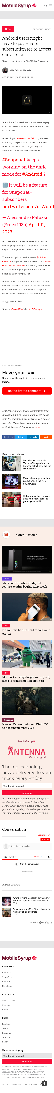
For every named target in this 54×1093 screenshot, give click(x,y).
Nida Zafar (14, 70)
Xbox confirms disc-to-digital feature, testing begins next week (24, 584)
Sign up (47, 835)
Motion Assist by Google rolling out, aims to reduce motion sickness (26, 678)
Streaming (8, 720)
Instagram (6, 1033)
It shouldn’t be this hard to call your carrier (26, 631)
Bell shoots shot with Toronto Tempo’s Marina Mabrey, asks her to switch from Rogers (37, 464)
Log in (40, 835)
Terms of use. (39, 1084)
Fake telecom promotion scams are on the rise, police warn (36, 481)
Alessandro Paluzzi (27, 138)
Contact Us (7, 972)
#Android (32, 174)
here (37, 427)
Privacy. (28, 1084)
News (8, 28)
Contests (6, 981)
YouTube (6, 1037)
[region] (27, 876)
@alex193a (17, 309)
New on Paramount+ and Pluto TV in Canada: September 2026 (26, 725)
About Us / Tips (9, 1000)
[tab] (10, 857)
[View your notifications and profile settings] (49, 857)
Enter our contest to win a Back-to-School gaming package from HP (36, 499)
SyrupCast (7, 977)
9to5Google (35, 309)
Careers (6, 1009)
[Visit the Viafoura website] (45, 922)
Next (48, 29)
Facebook (8, 436)
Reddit (45, 436)
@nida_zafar (26, 70)
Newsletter (7, 986)
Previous (38, 29)
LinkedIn (33, 436)
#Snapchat (14, 160)
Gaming (7, 578)
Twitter (21, 436)
